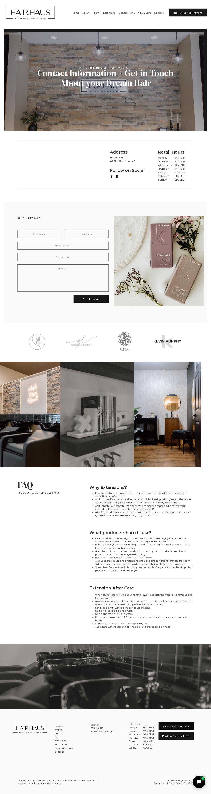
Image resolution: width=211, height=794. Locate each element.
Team (58, 737)
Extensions (61, 740)
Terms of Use (160, 783)
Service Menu (62, 744)
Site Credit (189, 783)
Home (58, 729)
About (58, 733)
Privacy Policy (175, 783)
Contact (59, 751)
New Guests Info (64, 748)
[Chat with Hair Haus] (199, 782)
